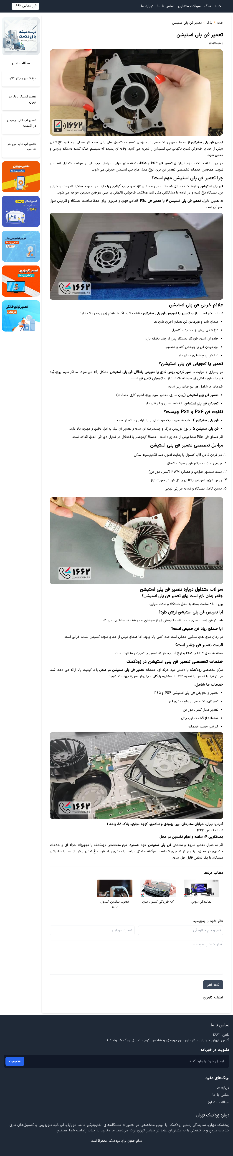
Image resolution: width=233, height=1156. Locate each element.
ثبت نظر (213, 985)
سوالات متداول (189, 6)
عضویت (15, 1061)
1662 (216, 1035)
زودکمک (114, 1140)
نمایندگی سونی (201, 901)
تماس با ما (165, 6)
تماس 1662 (22, 6)
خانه (218, 6)
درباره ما (147, 6)
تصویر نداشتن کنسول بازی (114, 904)
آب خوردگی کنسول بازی (158, 901)
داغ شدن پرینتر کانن (22, 78)
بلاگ (207, 6)
